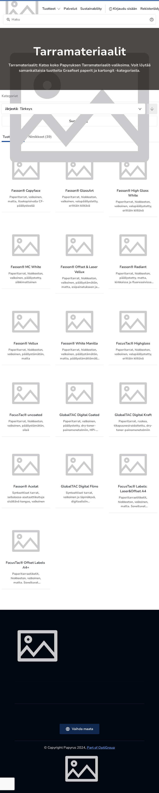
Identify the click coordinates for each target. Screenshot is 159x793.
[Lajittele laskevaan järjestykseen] (152, 109)
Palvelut (70, 8)
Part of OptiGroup (101, 747)
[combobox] (73, 109)
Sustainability (91, 8)
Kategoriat (10, 96)
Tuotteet (48, 8)
